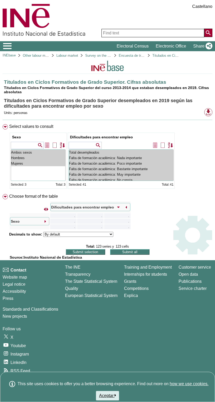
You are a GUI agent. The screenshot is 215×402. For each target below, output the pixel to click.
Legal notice (14, 284)
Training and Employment (148, 267)
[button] (201, 46)
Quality (71, 288)
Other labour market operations (46, 56)
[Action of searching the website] (208, 33)
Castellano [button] (202, 6)
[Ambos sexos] (38, 152)
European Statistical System (91, 295)
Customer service (195, 267)
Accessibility (14, 291)
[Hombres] (38, 158)
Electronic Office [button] (171, 46)
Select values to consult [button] (31, 126)
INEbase (9, 55)
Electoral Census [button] (133, 46)
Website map (15, 277)
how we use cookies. (189, 384)
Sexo (16, 137)
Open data (188, 274)
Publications (190, 281)
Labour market (67, 56)
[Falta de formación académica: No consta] (121, 180)
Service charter (193, 288)
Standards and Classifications (30, 309)
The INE (72, 267)
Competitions (136, 288)
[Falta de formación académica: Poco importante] (121, 163)
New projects (15, 316)
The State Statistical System (91, 281)
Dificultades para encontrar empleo (101, 137)
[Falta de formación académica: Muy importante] (121, 174)
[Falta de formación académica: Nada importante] (121, 158)
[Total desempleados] (121, 152)
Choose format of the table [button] (33, 196)
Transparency (77, 274)
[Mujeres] (38, 163)
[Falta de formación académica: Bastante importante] (121, 169)
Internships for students (145, 274)
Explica (131, 295)
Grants (130, 281)
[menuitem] (107, 158)
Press (8, 298)
